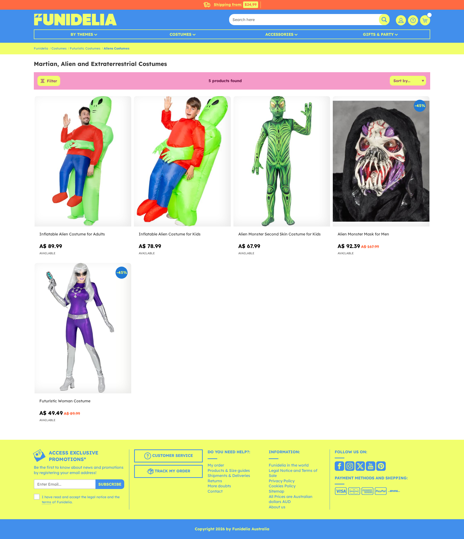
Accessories (279, 34)
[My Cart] (425, 20)
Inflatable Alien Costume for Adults (72, 234)
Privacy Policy (282, 480)
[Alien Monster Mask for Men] (381, 161)
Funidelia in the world (289, 465)
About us (277, 506)
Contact (215, 491)
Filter (52, 80)
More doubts (219, 485)
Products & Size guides (229, 470)
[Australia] (339, 466)
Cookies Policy (282, 485)
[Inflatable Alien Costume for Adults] (83, 161)
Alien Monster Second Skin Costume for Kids (279, 234)
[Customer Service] (413, 20)
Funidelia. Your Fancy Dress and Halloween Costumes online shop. (75, 19)
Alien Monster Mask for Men (363, 234)
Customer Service (172, 455)
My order (216, 465)
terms (46, 502)
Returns (215, 480)
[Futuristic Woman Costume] (83, 328)
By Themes (82, 34)
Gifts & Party (378, 34)
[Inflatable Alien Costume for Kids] (182, 161)
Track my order (171, 471)
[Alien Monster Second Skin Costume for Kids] (281, 161)
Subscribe (109, 484)
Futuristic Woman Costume (64, 400)
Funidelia (41, 48)
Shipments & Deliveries (229, 475)
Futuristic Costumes (85, 48)
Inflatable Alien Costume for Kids (170, 234)
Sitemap (276, 491)
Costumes (180, 34)
